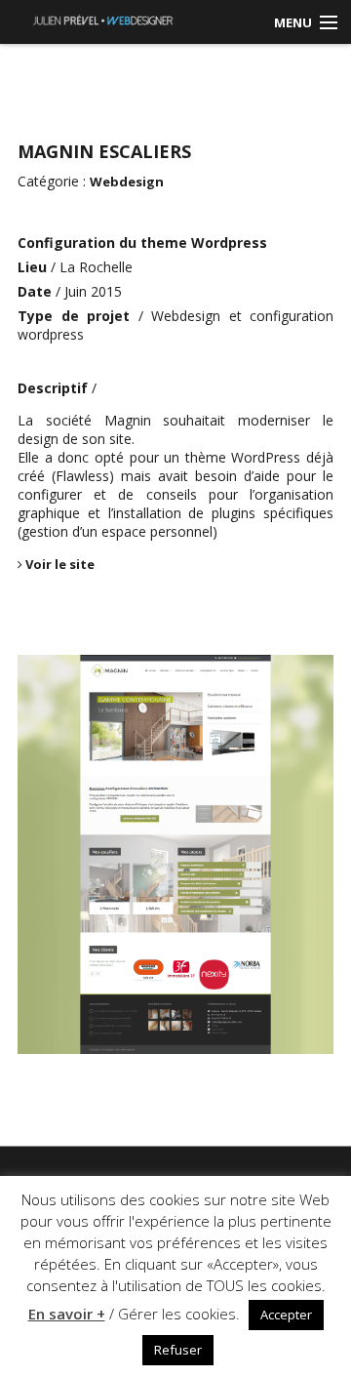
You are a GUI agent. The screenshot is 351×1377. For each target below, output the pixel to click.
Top (314, 1251)
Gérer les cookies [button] (177, 1313)
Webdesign (127, 181)
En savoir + (66, 1313)
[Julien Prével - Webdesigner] (103, 18)
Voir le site (58, 564)
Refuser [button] (178, 1349)
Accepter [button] (286, 1314)
